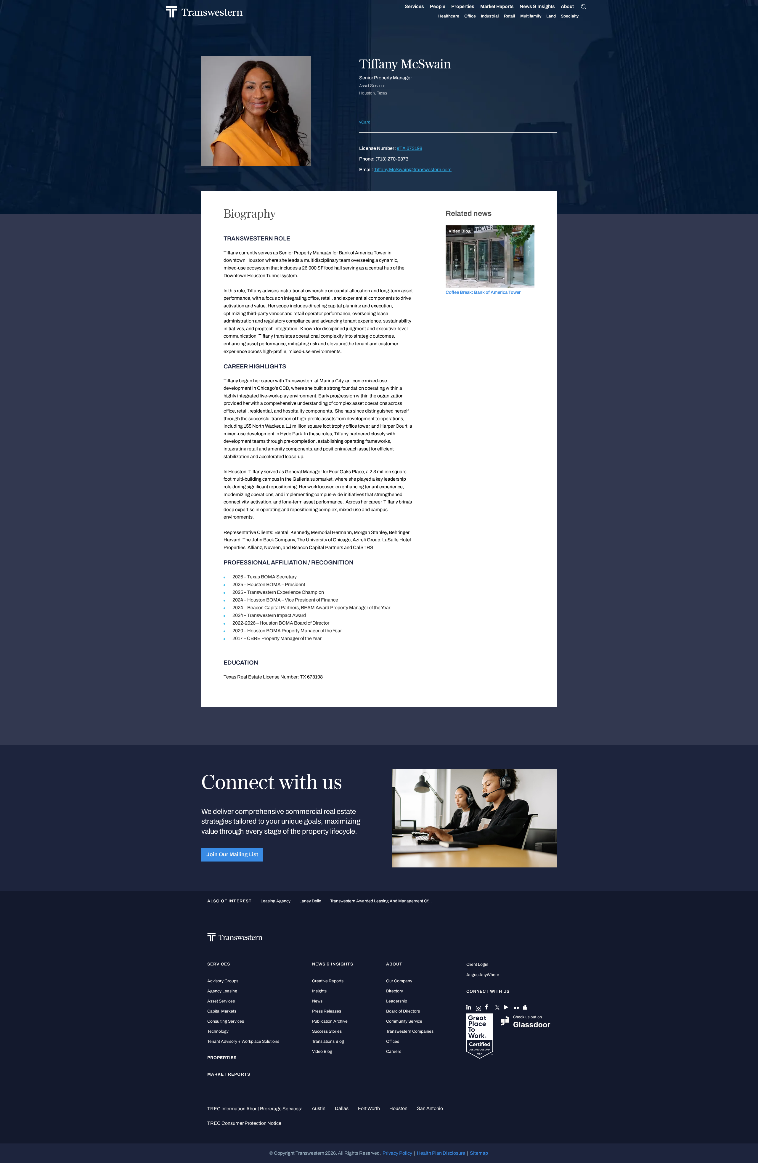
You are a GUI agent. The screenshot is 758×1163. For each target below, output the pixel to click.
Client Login (477, 964)
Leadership (396, 1001)
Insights (319, 991)
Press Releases (326, 1011)
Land (551, 16)
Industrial (490, 16)
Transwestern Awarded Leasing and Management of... (381, 901)
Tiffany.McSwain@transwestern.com (413, 169)
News (317, 1001)
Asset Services (221, 1001)
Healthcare (448, 16)
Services (414, 6)
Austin (318, 1108)
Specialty (570, 16)
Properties (462, 6)
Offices (392, 1041)
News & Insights (537, 6)
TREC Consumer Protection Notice (244, 1123)
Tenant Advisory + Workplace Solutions (243, 1041)
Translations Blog (328, 1041)
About (567, 6)
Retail (509, 16)
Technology (218, 1031)
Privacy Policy (397, 1153)
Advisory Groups (222, 981)
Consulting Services (225, 1021)
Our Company (399, 981)
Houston (398, 1108)
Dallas (342, 1108)
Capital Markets (221, 1011)
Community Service (404, 1021)
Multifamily (530, 16)
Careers (393, 1051)
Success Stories (327, 1031)
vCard (364, 122)
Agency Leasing (222, 991)
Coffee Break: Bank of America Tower (483, 292)
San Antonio (430, 1108)
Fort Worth (369, 1108)
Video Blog (322, 1051)
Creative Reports (327, 981)
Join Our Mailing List (232, 854)
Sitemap (479, 1153)
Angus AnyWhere (482, 975)
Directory (394, 991)
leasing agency (275, 901)
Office (470, 16)
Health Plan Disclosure (441, 1153)
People (437, 6)
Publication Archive (330, 1021)
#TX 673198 (409, 148)
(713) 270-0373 (391, 158)
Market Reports (497, 6)
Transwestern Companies (409, 1031)
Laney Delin (310, 901)
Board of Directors (403, 1011)
